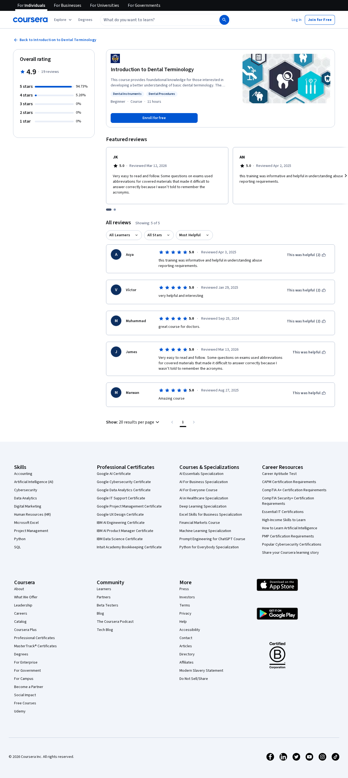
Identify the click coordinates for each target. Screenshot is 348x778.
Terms (184, 605)
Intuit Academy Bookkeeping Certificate (129, 547)
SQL (17, 547)
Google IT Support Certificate (121, 498)
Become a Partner (28, 687)
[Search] (224, 20)
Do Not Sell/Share (193, 678)
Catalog (20, 621)
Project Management (31, 531)
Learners (104, 589)
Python (20, 539)
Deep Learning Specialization (202, 506)
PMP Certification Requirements (288, 536)
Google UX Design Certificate (120, 514)
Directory (187, 654)
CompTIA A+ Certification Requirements (294, 490)
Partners (104, 597)
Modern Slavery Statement (201, 670)
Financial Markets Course (199, 522)
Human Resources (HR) (32, 514)
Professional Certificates (34, 638)
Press (184, 589)
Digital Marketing (27, 506)
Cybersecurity (25, 490)
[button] (85, 20)
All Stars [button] (154, 235)
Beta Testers (107, 605)
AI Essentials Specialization (201, 474)
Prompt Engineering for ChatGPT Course (212, 539)
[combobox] (153, 19)
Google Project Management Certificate (129, 506)
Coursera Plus (25, 630)
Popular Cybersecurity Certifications (291, 544)
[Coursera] (30, 19)
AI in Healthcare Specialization (203, 498)
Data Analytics (25, 498)
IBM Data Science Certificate (120, 539)
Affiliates (186, 662)
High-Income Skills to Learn (284, 520)
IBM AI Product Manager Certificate (125, 531)
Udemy (20, 711)
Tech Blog (105, 630)
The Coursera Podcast (115, 621)
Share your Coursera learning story (290, 552)
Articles (185, 646)
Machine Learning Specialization (205, 531)
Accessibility (189, 630)
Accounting (23, 474)
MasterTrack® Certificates (35, 646)
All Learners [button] (119, 235)
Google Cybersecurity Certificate (124, 482)
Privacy (185, 613)
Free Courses (25, 703)
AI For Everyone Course (198, 490)
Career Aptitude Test (279, 474)
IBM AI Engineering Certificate (121, 522)
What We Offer (26, 597)
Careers (20, 613)
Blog (100, 613)
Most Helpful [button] (190, 235)
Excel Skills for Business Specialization (210, 514)
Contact (185, 638)
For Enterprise (26, 662)
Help (183, 621)
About (19, 589)
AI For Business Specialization (203, 482)
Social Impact (25, 695)
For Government (27, 670)
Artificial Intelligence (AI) (33, 482)
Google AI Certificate (114, 474)
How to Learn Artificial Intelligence (289, 528)
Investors (187, 597)
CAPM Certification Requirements (289, 482)
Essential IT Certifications (283, 512)
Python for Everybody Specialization (209, 547)
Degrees (21, 654)
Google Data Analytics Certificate (124, 490)
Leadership (23, 605)
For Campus (23, 678)
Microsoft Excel (26, 522)
